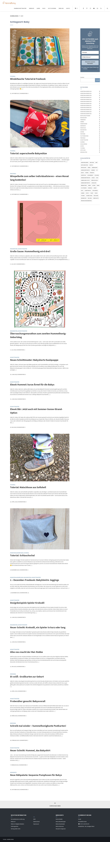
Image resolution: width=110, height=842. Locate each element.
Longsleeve (93, 182)
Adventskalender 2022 (85, 107)
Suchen (82, 77)
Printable (82, 138)
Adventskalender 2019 (85, 101)
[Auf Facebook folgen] (83, 8)
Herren (82, 121)
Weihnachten (83, 152)
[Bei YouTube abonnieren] (94, 8)
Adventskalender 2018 (85, 99)
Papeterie (82, 134)
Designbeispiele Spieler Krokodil (27, 602)
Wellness (90, 198)
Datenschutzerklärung (92, 68)
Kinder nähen (83, 123)
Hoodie (93, 177)
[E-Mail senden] (97, 8)
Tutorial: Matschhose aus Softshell (28, 487)
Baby (96, 162)
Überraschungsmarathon (86, 200)
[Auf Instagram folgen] (90, 8)
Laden (38, 8)
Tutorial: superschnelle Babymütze (28, 153)
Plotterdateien (84, 136)
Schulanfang (83, 144)
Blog (44, 8)
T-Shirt (91, 193)
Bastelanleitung (84, 165)
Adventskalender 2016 (85, 95)
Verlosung (96, 195)
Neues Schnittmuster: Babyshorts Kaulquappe (34, 359)
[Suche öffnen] (107, 8)
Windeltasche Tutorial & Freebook (28, 78)
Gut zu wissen (52, 8)
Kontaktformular (82, 821)
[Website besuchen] (101, 8)
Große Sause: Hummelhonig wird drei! (30, 251)
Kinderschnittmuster (85, 182)
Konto (68, 8)
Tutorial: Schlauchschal (22, 555)
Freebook (92, 172)
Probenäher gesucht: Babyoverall (27, 701)
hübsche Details (94, 180)
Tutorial (82, 148)
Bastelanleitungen (85, 115)
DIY (97, 170)
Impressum (36, 824)
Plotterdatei (84, 187)
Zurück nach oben (55, 806)
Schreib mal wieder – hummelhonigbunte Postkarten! (38, 725)
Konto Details (59, 819)
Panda (98, 185)
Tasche (96, 193)
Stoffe (82, 146)
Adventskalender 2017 (85, 97)
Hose (97, 177)
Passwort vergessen (61, 828)
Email (79, 819)
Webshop (31, 8)
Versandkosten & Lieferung (17, 819)
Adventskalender (84, 162)
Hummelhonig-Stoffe (85, 180)
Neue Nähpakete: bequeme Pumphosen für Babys (36, 775)
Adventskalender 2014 (85, 91)
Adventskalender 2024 (85, 111)
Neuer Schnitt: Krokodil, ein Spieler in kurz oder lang (37, 627)
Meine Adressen (60, 826)
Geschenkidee (90, 175)
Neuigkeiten (83, 130)
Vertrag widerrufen (15, 828)
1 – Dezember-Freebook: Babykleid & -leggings (34, 580)
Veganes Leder (89, 195)
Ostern (82, 132)
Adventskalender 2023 (85, 109)
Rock (82, 190)
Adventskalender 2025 (85, 113)
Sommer (82, 193)
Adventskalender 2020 (85, 103)
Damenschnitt (95, 167)
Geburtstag (83, 175)
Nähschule (83, 127)
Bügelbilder (83, 117)
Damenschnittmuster (20, 8)
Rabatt (95, 187)
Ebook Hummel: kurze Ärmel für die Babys (32, 384)
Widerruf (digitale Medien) (17, 824)
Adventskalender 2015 (85, 93)
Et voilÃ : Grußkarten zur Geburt (27, 676)
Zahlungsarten (14, 826)
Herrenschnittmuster (85, 177)
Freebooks (83, 119)
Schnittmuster (84, 140)
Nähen (89, 185)
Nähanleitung (84, 185)
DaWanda (93, 170)
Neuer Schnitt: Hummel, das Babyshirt (30, 750)
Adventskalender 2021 (85, 105)
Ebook (82, 172)
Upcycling (83, 150)
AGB (34, 819)
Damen (89, 167)
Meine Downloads (60, 824)
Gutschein (97, 175)
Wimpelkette (96, 198)
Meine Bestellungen (61, 821)
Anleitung (92, 162)
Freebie (86, 172)
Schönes (82, 142)
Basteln (91, 165)
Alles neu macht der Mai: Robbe (26, 652)
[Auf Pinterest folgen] (87, 8)
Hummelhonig (14, 16)
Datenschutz (36, 821)
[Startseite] (9, 3)
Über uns (61, 8)
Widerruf (13, 821)
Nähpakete (83, 125)
